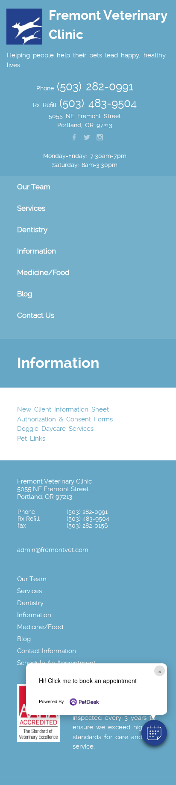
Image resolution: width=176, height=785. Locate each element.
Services (29, 591)
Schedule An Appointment (56, 663)
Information (34, 615)
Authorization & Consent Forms (65, 419)
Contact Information (46, 651)
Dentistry (30, 603)
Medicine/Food (43, 272)
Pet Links (31, 438)
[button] (154, 733)
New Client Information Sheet (63, 409)
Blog (24, 294)
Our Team (32, 579)
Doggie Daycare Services (55, 429)
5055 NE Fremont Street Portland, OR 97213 (53, 493)
